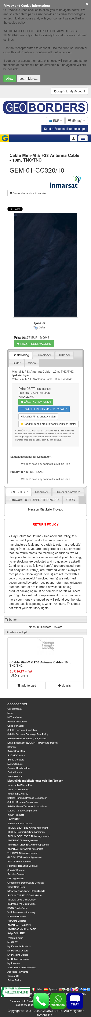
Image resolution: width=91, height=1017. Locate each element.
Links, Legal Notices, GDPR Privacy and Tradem (32, 742)
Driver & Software (68, 492)
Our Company (14, 708)
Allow (9, 78)
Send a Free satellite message (65, 128)
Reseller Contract (16, 874)
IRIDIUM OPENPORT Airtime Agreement (28, 836)
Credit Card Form (16, 886)
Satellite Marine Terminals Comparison (27, 806)
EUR (56, 120)
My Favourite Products (19, 946)
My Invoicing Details (17, 954)
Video (32, 363)
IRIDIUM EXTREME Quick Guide (24, 895)
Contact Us (13, 975)
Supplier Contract (16, 870)
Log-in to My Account (71, 91)
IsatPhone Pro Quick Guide (21, 903)
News (10, 713)
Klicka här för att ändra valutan (38, 416)
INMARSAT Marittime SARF (21, 929)
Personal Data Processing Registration (27, 738)
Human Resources (17, 721)
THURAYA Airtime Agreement (22, 853)
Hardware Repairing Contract (22, 865)
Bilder (17, 363)
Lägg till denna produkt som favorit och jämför (49, 424)
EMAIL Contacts (15, 759)
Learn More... (28, 78)
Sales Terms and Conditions (21, 967)
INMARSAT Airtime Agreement (23, 840)
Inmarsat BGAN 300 (17, 793)
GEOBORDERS (17, 704)
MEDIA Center (14, 717)
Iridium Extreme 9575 (18, 789)
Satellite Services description (22, 730)
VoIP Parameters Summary (21, 912)
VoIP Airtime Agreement (19, 861)
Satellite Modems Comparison (22, 802)
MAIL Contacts (15, 763)
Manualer (41, 492)
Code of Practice (16, 725)
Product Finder (15, 937)
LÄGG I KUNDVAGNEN (35, 344)
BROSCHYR (19, 492)
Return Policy (14, 980)
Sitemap (11, 746)
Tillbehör (64, 355)
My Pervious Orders (17, 950)
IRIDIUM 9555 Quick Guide (21, 899)
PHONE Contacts (16, 755)
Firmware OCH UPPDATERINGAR (34, 500)
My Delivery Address (18, 959)
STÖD (70, 500)
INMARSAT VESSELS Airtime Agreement (28, 844)
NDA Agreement (15, 878)
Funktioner (43, 355)
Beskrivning (21, 355)
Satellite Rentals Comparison (22, 810)
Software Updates (16, 916)
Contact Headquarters (18, 768)
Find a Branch (14, 772)
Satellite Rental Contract (19, 823)
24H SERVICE (14, 776)
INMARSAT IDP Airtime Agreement (25, 848)
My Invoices (13, 963)
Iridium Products (15, 814)
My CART (12, 942)
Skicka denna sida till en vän (29, 193)
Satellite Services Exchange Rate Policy (27, 734)
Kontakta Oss (16, 751)
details (66, 685)
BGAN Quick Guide (17, 908)
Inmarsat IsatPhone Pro (19, 785)
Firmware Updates (16, 920)
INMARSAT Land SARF (19, 924)
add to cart (28, 685)
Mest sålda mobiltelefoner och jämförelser (35, 780)
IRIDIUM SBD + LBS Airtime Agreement (27, 827)
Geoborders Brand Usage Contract (25, 882)
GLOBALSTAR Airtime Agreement (24, 857)
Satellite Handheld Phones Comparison (27, 797)
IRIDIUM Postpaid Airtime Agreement (26, 831)
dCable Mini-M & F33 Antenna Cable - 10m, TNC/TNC (40, 663)
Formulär (13, 819)
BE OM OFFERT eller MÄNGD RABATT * (44, 409)
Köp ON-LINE (16, 933)
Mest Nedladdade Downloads (26, 891)
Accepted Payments (17, 971)
